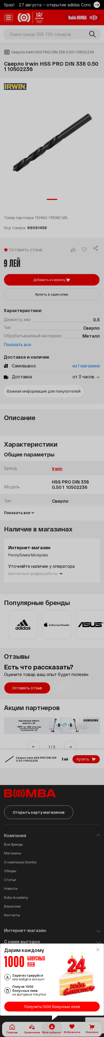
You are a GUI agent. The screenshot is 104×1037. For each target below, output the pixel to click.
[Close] (98, 949)
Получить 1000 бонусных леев (52, 1006)
